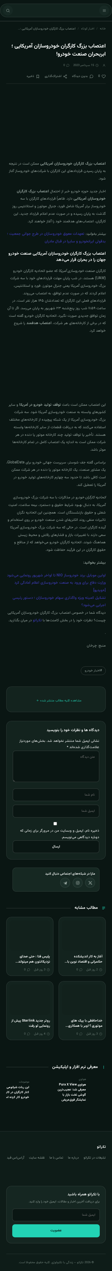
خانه (103, 28)
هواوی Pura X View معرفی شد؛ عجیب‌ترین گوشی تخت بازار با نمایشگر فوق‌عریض (72, 1092)
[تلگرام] (65, 883)
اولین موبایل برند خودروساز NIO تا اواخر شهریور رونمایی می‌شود (56, 575)
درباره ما (73, 1157)
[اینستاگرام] (78, 883)
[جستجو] (8, 10)
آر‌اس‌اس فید (15, 1157)
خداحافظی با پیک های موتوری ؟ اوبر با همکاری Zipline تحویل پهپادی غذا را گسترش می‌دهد (83, 1028)
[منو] (104, 10)
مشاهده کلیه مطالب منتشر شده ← (59, 700)
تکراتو (37, 620)
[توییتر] (90, 883)
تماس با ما (56, 1157)
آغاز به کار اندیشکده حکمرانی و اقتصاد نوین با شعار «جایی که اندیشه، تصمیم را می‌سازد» (84, 964)
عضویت (56, 1230)
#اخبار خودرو (93, 670)
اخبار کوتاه (87, 28)
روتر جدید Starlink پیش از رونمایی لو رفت (30, 1023)
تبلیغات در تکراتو (95, 1157)
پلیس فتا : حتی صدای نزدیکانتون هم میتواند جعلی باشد (34, 961)
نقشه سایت (37, 1157)
